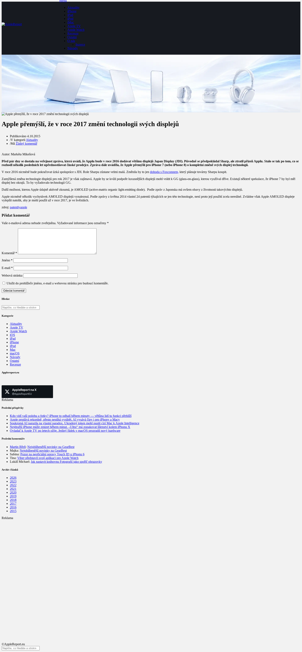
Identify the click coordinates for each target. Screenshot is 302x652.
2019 (13, 496)
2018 (13, 500)
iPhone (71, 11)
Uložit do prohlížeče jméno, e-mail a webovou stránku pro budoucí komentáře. (57, 283)
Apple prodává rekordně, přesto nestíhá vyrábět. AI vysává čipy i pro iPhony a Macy (65, 419)
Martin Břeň (18, 447)
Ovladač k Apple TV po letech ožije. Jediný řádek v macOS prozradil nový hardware (65, 430)
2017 (13, 503)
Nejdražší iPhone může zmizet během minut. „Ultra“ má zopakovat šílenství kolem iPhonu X (70, 427)
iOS (12, 335)
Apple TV (74, 26)
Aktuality (73, 7)
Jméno (7, 260)
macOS (15, 353)
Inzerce (80, 44)
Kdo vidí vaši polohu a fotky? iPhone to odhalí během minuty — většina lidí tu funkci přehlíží (70, 416)
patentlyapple (18, 207)
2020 (13, 492)
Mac (13, 349)
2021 (13, 488)
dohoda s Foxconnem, (164, 172)
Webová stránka (12, 275)
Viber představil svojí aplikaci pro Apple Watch (47, 458)
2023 (13, 481)
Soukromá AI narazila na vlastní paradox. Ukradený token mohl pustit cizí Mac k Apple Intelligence (74, 423)
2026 (13, 477)
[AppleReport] (30, 28)
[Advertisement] (125, 548)
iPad (70, 15)
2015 (13, 511)
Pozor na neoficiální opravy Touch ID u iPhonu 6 (52, 454)
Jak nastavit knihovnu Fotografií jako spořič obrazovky (66, 461)
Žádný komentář (26, 143)
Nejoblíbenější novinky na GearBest (50, 447)
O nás (71, 41)
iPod (70, 18)
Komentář (9, 253)
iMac (70, 22)
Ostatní (72, 37)
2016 (13, 507)
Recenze (72, 33)
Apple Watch (75, 29)
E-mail (7, 268)
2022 (13, 485)
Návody (72, 48)
